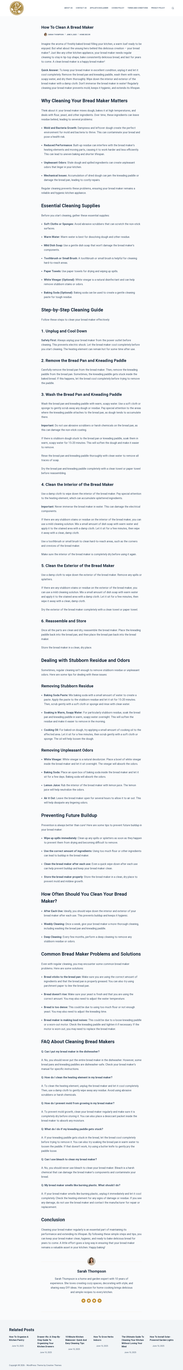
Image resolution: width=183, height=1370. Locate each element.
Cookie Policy (118, 8)
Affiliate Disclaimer (99, 8)
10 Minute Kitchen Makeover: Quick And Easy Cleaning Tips (76, 1340)
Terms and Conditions (138, 8)
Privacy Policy (158, 8)
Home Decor (85, 35)
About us (68, 8)
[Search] (173, 8)
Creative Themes (53, 1365)
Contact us (81, 8)
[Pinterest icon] (100, 1301)
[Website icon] (83, 1301)
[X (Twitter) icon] (89, 1301)
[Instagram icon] (94, 1301)
